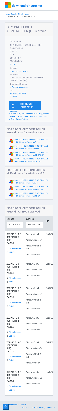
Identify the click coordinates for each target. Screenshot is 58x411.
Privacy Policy (39, 407)
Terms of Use (27, 407)
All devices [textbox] (14, 225)
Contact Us (50, 407)
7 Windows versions (19, 87)
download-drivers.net (27, 5)
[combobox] (15, 225)
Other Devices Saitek (19, 71)
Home (7, 14)
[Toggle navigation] (6, 407)
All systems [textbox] (34, 225)
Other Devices (23, 14)
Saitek (13, 14)
